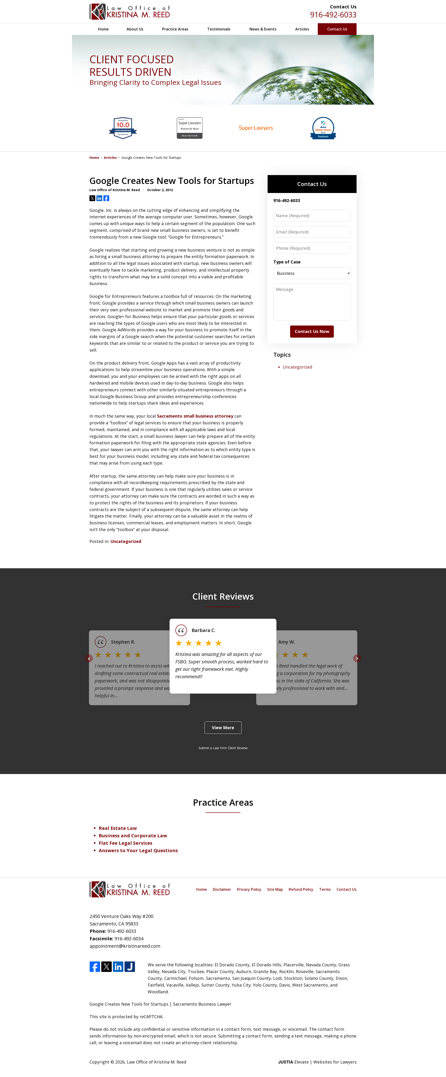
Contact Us (337, 29)
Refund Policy (301, 889)
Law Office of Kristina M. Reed (156, 1062)
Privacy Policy (249, 889)
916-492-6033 (333, 15)
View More (223, 727)
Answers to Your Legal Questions (138, 850)
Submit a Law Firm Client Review (223, 748)
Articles (302, 29)
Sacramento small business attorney (195, 416)
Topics (282, 354)
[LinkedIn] (118, 966)
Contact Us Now (312, 331)
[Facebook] (95, 966)
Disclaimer (222, 889)
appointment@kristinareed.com (125, 946)
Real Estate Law (118, 828)
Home (103, 29)
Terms (325, 889)
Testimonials (218, 29)
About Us (135, 29)
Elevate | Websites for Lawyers (317, 1062)
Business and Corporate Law (133, 835)
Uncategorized (125, 541)
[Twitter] (106, 966)
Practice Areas (175, 29)
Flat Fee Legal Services (125, 843)
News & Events (262, 29)
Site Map (275, 889)
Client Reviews (223, 596)
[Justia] (130, 966)
